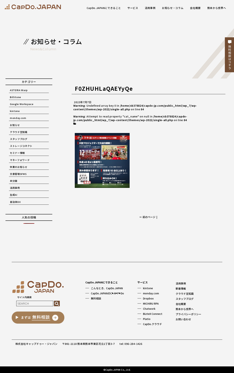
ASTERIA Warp (19, 90)
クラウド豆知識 (18, 132)
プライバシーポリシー (188, 314)
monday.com (18, 118)
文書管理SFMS (18, 174)
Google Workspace (21, 104)
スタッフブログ (18, 139)
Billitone (15, 97)
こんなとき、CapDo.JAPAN (107, 288)
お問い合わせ (183, 319)
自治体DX (15, 202)
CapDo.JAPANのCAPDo (107, 293)
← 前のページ (147, 217)
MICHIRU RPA (151, 303)
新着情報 (181, 288)
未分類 (13, 181)
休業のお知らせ (18, 167)
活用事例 (150, 8)
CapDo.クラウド (152, 324)
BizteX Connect (152, 314)
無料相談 (96, 298)
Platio (146, 319)
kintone (15, 111)
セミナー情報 (17, 153)
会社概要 (195, 8)
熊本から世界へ (216, 8)
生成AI (13, 194)
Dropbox (148, 298)
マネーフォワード (20, 160)
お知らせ (15, 125)
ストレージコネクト (21, 146)
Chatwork (149, 308)
